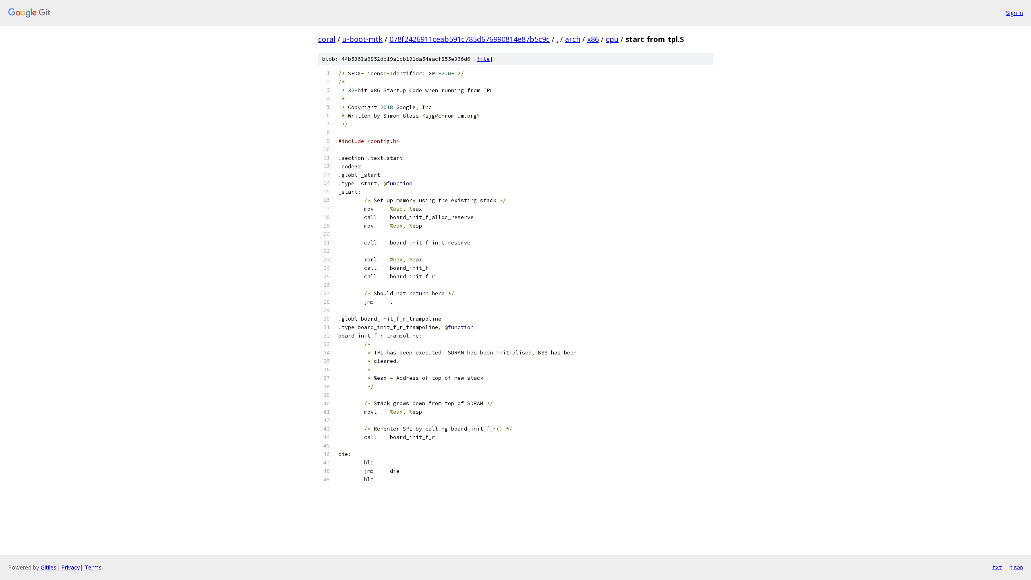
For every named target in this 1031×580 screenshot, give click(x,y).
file (483, 59)
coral (326, 39)
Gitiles (48, 567)
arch (572, 39)
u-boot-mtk (362, 39)
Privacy (70, 567)
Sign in (1014, 13)
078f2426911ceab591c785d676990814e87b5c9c (469, 39)
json (1016, 567)
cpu (612, 39)
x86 (593, 39)
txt (997, 567)
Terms (93, 567)
